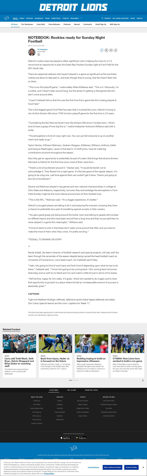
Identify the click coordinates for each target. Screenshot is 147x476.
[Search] (102, 18)
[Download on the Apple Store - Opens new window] (65, 438)
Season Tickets (82, 404)
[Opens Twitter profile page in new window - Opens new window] (38, 54)
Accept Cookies (131, 467)
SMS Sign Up (37, 416)
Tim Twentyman (42, 49)
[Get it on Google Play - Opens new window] (81, 439)
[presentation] (143, 381)
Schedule (60, 404)
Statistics (60, 416)
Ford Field (109, 408)
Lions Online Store (108, 400)
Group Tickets (82, 416)
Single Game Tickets (82, 408)
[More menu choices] (81, 18)
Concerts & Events (108, 416)
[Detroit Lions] (73, 448)
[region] (73, 467)
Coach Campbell (60, 412)
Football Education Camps (108, 404)
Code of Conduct (36, 423)
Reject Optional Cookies (112, 467)
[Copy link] (115, 50)
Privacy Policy (36, 419)
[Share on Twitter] (106, 51)
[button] (70, 380)
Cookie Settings (93, 467)
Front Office (36, 404)
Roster (60, 400)
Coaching (60, 408)
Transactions (60, 419)
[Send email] (111, 51)
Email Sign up (36, 412)
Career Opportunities (36, 408)
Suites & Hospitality (83, 412)
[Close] (143, 467)
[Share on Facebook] (102, 51)
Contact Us (36, 400)
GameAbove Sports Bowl (108, 412)
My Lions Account (82, 400)
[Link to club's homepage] (6, 18)
